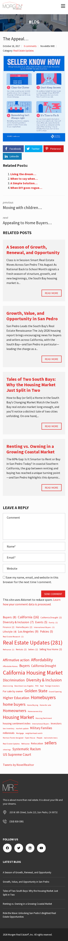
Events (41, 622)
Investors (56, 723)
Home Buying (32, 705)
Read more (51, 293)
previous (22, 205)
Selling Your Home (50, 649)
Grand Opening (55, 691)
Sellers (33, 649)
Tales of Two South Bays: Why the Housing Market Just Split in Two (31, 384)
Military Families (41, 728)
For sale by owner (13, 691)
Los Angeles (28, 631)
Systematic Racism (26, 749)
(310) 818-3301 (16, 821)
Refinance (8, 649)
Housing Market (18, 717)
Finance (8, 627)
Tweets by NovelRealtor (18, 765)
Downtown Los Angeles (24, 686)
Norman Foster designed (13, 738)
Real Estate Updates (23, 50)
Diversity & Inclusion (18, 622)
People (39, 738)
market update (22, 728)
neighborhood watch (33, 733)
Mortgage (20, 733)
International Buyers (44, 627)
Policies (46, 631)
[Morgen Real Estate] (11, 8)
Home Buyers (24, 627)
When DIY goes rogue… (26, 188)
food (42, 686)
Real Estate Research (13, 636)
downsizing (8, 686)
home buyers (14, 704)
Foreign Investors (52, 686)
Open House (30, 738)
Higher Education (16, 697)
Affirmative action (16, 660)
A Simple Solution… (24, 183)
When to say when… (24, 178)
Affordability (42, 659)
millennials (9, 733)
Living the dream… (23, 174)
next (27, 220)
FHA (37, 686)
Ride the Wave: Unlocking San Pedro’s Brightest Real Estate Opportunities (29, 915)
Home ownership (35, 711)
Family (53, 622)
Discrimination (14, 680)
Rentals (21, 649)
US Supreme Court (17, 754)
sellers (51, 742)
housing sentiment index (16, 723)
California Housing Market (33, 672)
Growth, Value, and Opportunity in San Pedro (32, 316)
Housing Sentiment (44, 718)
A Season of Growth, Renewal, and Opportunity (33, 249)
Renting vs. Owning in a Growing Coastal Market (30, 449)
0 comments (30, 46)
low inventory (8, 728)
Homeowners (14, 710)
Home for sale (45, 705)
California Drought (51, 617)
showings (7, 749)
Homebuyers (43, 697)
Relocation (37, 743)
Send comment (53, 594)
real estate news (51, 738)
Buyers (9, 617)
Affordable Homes (10, 666)
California (28, 617)
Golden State (36, 690)
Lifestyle (9, 631)
